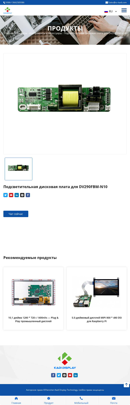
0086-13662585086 (14, 2)
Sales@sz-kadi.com (117, 2)
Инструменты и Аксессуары (45, 33)
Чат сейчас (16, 214)
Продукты (22, 33)
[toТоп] (126, 384)
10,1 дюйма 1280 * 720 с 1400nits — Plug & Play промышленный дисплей (33, 319)
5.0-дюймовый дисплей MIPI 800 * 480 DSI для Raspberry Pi (97, 319)
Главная (9, 33)
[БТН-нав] (124, 10)
